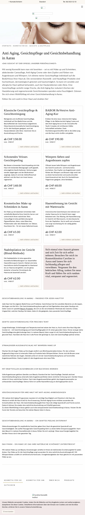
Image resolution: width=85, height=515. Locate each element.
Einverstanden (8, 511)
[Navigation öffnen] (82, 7)
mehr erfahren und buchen (29, 147)
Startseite (6, 46)
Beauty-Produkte (26, 309)
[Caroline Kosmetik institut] (42, 13)
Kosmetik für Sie (20, 46)
